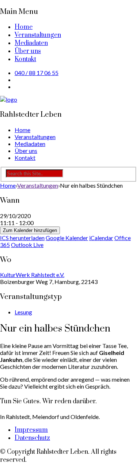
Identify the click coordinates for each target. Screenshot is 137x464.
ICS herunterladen (22, 237)
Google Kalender (67, 237)
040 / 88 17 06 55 (36, 72)
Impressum (31, 430)
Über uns (28, 51)
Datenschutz (32, 438)
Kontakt (25, 59)
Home (24, 27)
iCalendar (101, 237)
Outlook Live (27, 244)
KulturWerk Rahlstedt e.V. (32, 274)
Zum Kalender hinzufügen (30, 230)
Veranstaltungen (38, 35)
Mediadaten (31, 43)
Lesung (23, 311)
